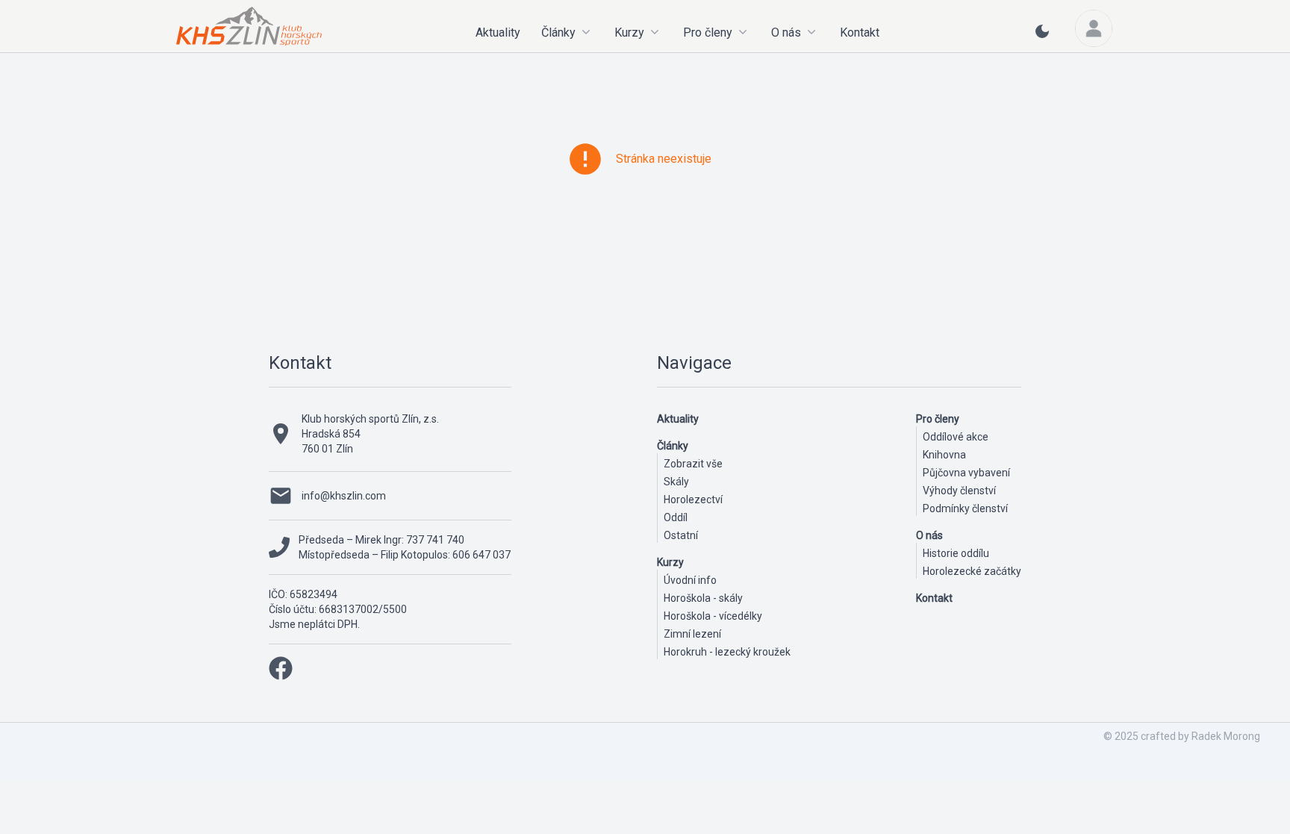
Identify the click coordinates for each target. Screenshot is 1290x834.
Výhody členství (959, 491)
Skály (676, 482)
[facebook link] (281, 668)
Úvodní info (690, 580)
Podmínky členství (965, 508)
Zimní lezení (692, 634)
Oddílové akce (955, 437)
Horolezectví (693, 499)
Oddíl (676, 517)
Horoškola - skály (703, 598)
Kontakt (859, 32)
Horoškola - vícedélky (713, 616)
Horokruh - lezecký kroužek (727, 652)
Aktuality (498, 32)
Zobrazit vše (693, 464)
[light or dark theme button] (1042, 37)
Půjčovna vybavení (966, 473)
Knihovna (944, 455)
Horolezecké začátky (972, 571)
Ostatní (681, 535)
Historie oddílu (956, 553)
